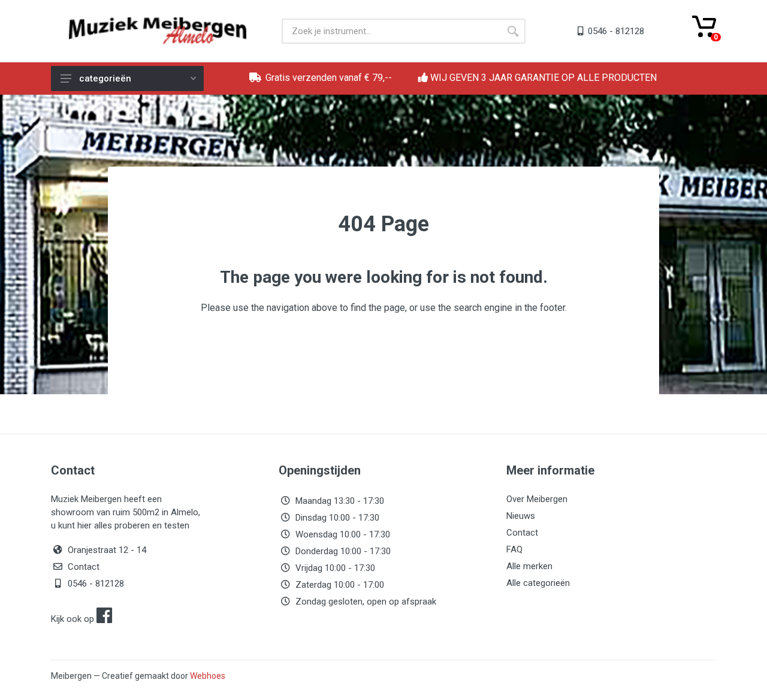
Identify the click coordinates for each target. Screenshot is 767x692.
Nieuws (520, 515)
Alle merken (529, 566)
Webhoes (207, 676)
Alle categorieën (538, 583)
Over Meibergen (536, 499)
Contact (83, 566)
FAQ (514, 549)
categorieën (105, 78)
